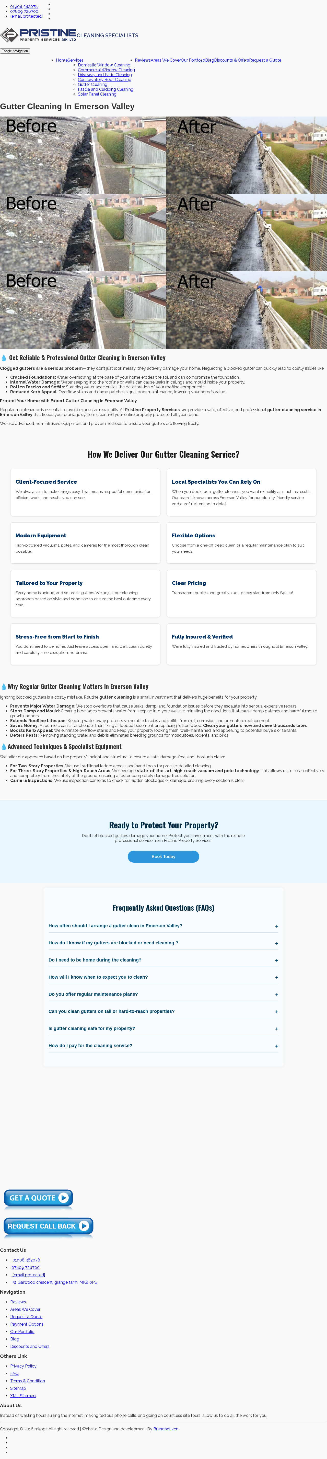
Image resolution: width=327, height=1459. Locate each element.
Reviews (143, 60)
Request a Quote (265, 60)
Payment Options (26, 1324)
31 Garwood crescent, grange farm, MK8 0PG (54, 1282)
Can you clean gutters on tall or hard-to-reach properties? (112, 1011)
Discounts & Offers (231, 60)
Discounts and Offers (30, 1346)
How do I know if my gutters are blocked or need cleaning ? (113, 942)
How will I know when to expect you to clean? (98, 977)
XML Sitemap (23, 1395)
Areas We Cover (166, 60)
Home (62, 60)
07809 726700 (24, 11)
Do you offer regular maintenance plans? (93, 994)
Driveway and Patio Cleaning (105, 74)
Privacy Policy (23, 1366)
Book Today (164, 856)
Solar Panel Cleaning (97, 94)
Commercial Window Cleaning (106, 69)
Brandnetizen (165, 1429)
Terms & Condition (27, 1381)
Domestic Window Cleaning (104, 65)
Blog (14, 1339)
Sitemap (18, 1388)
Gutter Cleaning (92, 84)
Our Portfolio (193, 60)
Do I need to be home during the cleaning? (95, 960)
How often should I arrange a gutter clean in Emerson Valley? (115, 925)
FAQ (14, 1373)
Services (76, 60)
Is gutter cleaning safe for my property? (92, 1028)
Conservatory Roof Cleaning (104, 79)
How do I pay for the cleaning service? (90, 1045)
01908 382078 (24, 6)
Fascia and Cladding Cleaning (105, 89)
